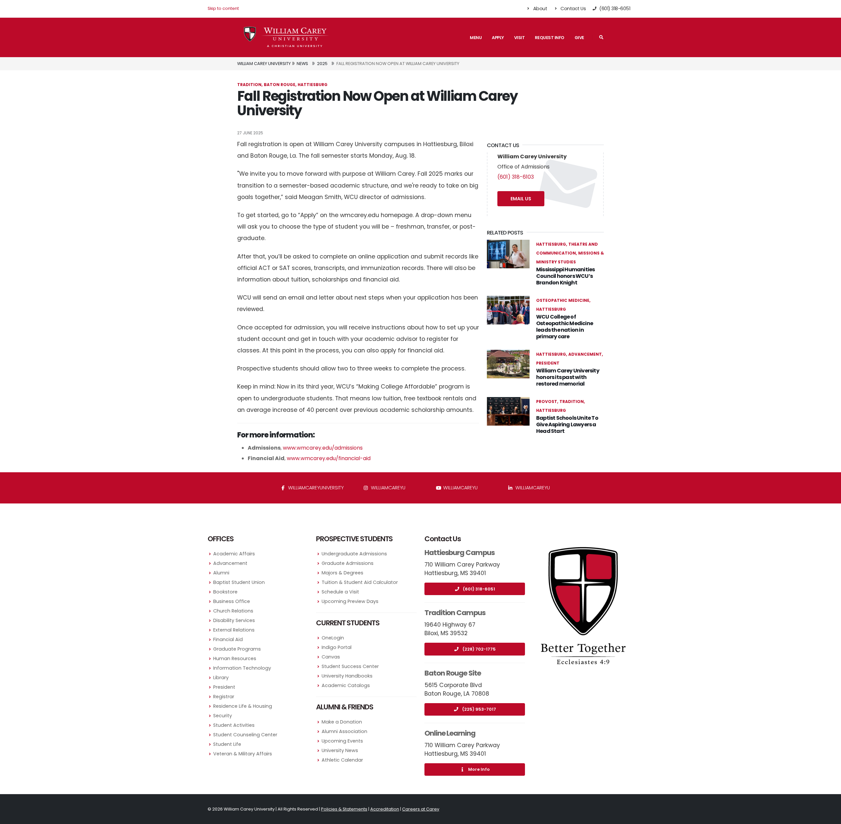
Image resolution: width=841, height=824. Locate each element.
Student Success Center (350, 666)
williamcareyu (387, 487)
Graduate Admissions (348, 563)
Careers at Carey (420, 809)
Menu (476, 37)
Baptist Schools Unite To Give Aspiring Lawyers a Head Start (567, 424)
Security (222, 715)
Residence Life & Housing (242, 706)
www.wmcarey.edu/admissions (323, 448)
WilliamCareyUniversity (315, 487)
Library (221, 677)
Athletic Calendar (342, 760)
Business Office (231, 601)
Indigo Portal (337, 647)
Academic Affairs (234, 553)
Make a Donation (342, 722)
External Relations (234, 630)
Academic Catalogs (346, 685)
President (224, 687)
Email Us (521, 198)
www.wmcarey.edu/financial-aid (329, 458)
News (302, 63)
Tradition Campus (455, 613)
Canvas (331, 657)
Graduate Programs (237, 649)
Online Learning (449, 733)
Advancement (230, 563)
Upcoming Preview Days (350, 601)
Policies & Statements (344, 809)
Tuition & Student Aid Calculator (360, 582)
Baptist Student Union (239, 582)
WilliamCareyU (460, 487)
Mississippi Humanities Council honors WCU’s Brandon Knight (565, 276)
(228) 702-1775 (479, 649)
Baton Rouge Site (452, 673)
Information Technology (242, 668)
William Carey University (264, 63)
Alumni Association (344, 731)
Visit (519, 37)
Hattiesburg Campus (459, 552)
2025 (322, 63)
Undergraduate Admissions (354, 553)
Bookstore (225, 592)
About (539, 8)
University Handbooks (347, 676)
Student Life (227, 744)
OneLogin (333, 638)
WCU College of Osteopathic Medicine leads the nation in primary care (564, 326)
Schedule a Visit (340, 592)
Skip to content (223, 8)
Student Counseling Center (245, 734)
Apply (498, 37)
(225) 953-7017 (479, 709)
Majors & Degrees (342, 572)
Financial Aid (228, 639)
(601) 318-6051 (479, 589)
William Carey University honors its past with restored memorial (567, 377)
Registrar (223, 696)
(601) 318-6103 (515, 177)
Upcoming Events (342, 741)
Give (579, 37)
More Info (479, 769)
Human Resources (234, 658)
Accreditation (384, 809)
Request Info (549, 37)
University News (340, 750)
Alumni (221, 572)
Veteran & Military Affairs (242, 753)
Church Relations (233, 611)
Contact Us (572, 8)
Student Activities (234, 725)
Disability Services (234, 620)
